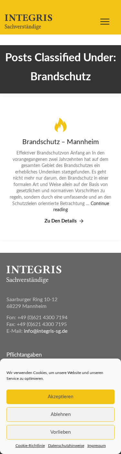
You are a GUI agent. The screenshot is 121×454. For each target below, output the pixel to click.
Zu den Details (61, 221)
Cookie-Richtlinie (30, 446)
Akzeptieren (60, 396)
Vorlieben (60, 432)
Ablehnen (61, 414)
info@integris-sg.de (45, 331)
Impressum (96, 446)
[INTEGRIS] (26, 22)
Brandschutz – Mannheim (60, 142)
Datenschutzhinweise (66, 446)
